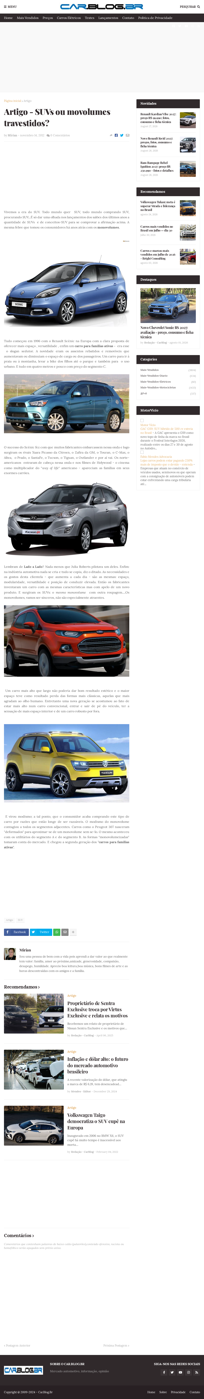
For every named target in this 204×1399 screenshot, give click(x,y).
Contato (128, 18)
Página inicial (12, 101)
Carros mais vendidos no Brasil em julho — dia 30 (156, 228)
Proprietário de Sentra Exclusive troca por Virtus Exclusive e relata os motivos (97, 1009)
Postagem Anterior (18, 1345)
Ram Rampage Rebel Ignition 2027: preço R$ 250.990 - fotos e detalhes (156, 166)
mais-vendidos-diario (168, 376)
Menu (12, 7)
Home (8, 18)
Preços (48, 18)
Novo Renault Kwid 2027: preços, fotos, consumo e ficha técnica (156, 142)
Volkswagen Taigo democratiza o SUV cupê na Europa (96, 1121)
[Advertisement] (102, 57)
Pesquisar (188, 7)
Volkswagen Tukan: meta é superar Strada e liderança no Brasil (157, 206)
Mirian (25, 949)
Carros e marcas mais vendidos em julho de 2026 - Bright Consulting (157, 254)
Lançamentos (108, 18)
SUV (20, 920)
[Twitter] (122, 135)
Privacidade (178, 1392)
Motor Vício (148, 425)
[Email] (127, 135)
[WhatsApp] (56, 932)
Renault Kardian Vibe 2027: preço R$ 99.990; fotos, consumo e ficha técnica (158, 118)
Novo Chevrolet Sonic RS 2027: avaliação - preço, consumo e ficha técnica (166, 332)
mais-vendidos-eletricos (168, 382)
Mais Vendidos (27, 18)
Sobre (163, 1392)
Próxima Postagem (115, 1345)
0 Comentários (60, 135)
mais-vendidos (168, 370)
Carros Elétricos (69, 18)
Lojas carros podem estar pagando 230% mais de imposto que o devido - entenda (166, 462)
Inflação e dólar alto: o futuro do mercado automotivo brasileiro (97, 1065)
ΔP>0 (168, 393)
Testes (89, 18)
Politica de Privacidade (155, 18)
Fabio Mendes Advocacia (156, 457)
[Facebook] (116, 135)
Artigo (27, 101)
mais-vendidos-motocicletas (168, 387)
